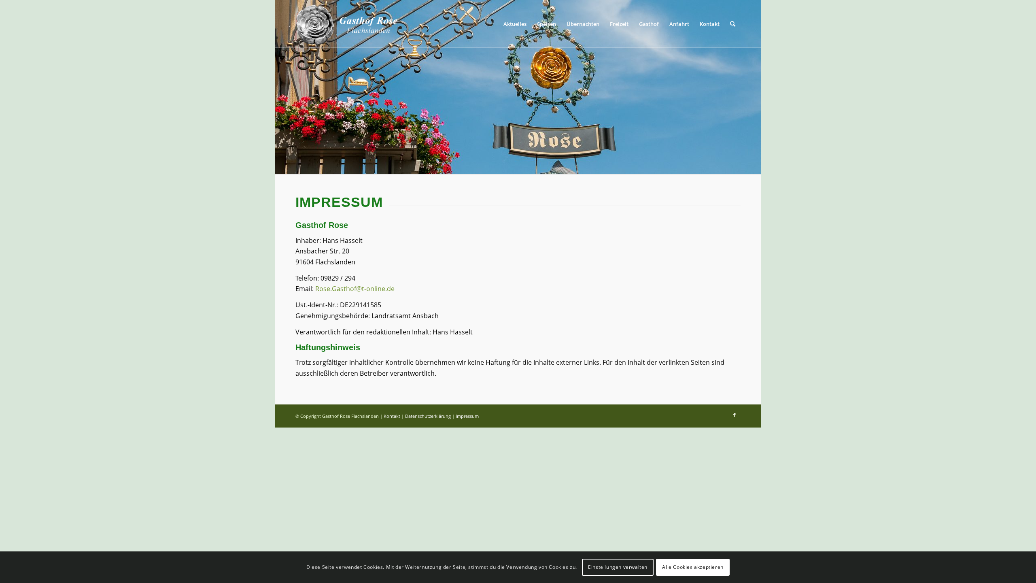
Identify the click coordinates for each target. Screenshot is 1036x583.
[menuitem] (515, 23)
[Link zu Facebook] (734, 415)
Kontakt (392, 416)
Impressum (467, 416)
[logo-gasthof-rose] (346, 23)
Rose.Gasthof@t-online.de (355, 288)
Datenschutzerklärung (428, 416)
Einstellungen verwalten (618, 567)
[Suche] (733, 23)
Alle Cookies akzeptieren (692, 567)
